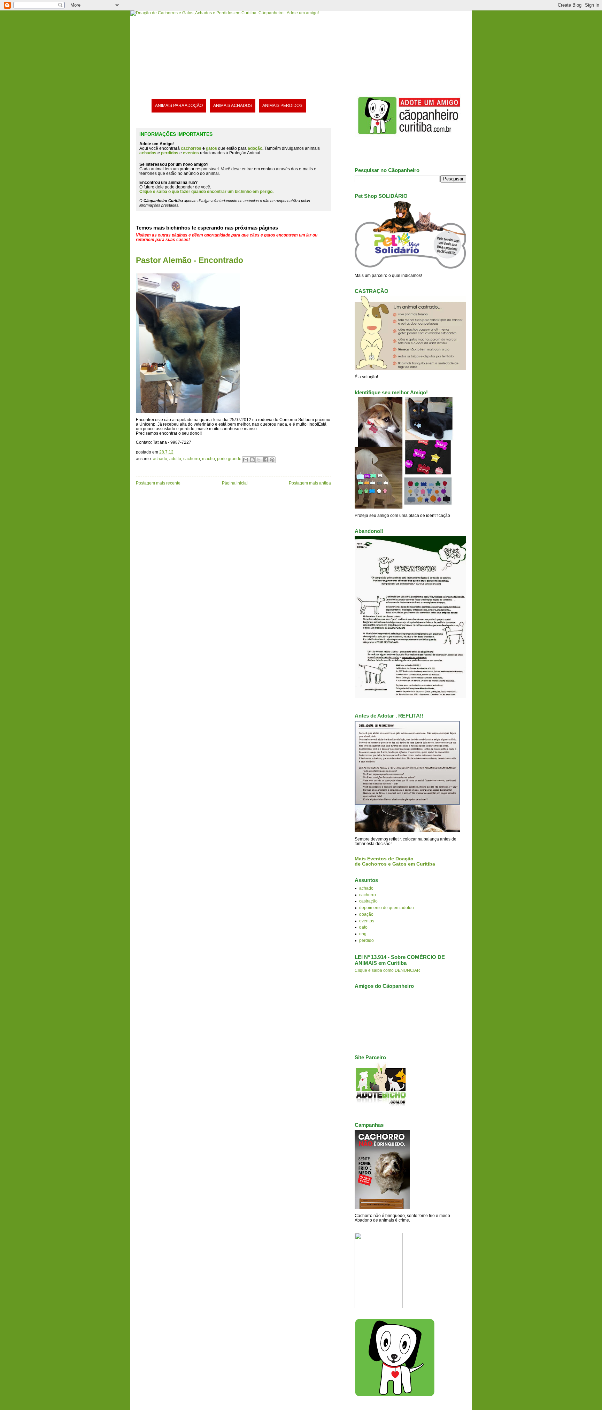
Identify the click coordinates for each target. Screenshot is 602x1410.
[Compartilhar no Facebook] (265, 459)
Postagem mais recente (158, 483)
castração (368, 901)
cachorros (191, 148)
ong (362, 933)
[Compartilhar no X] (258, 459)
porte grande (229, 458)
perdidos (169, 152)
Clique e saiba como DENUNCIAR (387, 970)
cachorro (191, 458)
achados (147, 152)
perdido (366, 940)
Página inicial (235, 483)
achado (160, 458)
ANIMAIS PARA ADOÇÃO (179, 105)
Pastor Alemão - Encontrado (189, 260)
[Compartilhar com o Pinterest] (272, 459)
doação (366, 914)
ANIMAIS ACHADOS (232, 105)
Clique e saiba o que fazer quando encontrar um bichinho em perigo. (206, 191)
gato (363, 927)
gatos (211, 148)
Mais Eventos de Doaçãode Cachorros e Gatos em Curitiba (395, 861)
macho (208, 458)
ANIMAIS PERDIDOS (282, 105)
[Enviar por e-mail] (245, 459)
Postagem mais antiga (310, 483)
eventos (366, 921)
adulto (175, 458)
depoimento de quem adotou (386, 907)
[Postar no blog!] (252, 459)
